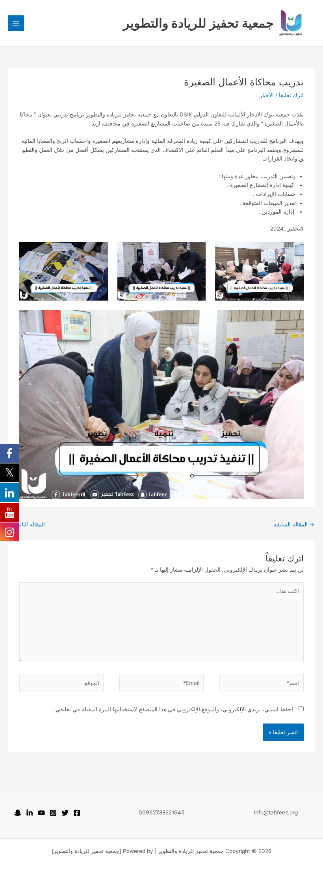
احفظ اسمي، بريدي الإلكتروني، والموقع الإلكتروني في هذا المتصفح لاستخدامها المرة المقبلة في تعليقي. (173, 709)
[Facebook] (76, 812)
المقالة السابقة (294, 524)
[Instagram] (53, 812)
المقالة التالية (27, 524)
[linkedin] (29, 812)
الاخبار (267, 95)
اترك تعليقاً (291, 95)
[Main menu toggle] (16, 23)
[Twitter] (65, 812)
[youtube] (41, 812)
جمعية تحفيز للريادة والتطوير (198, 23)
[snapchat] (17, 812)
